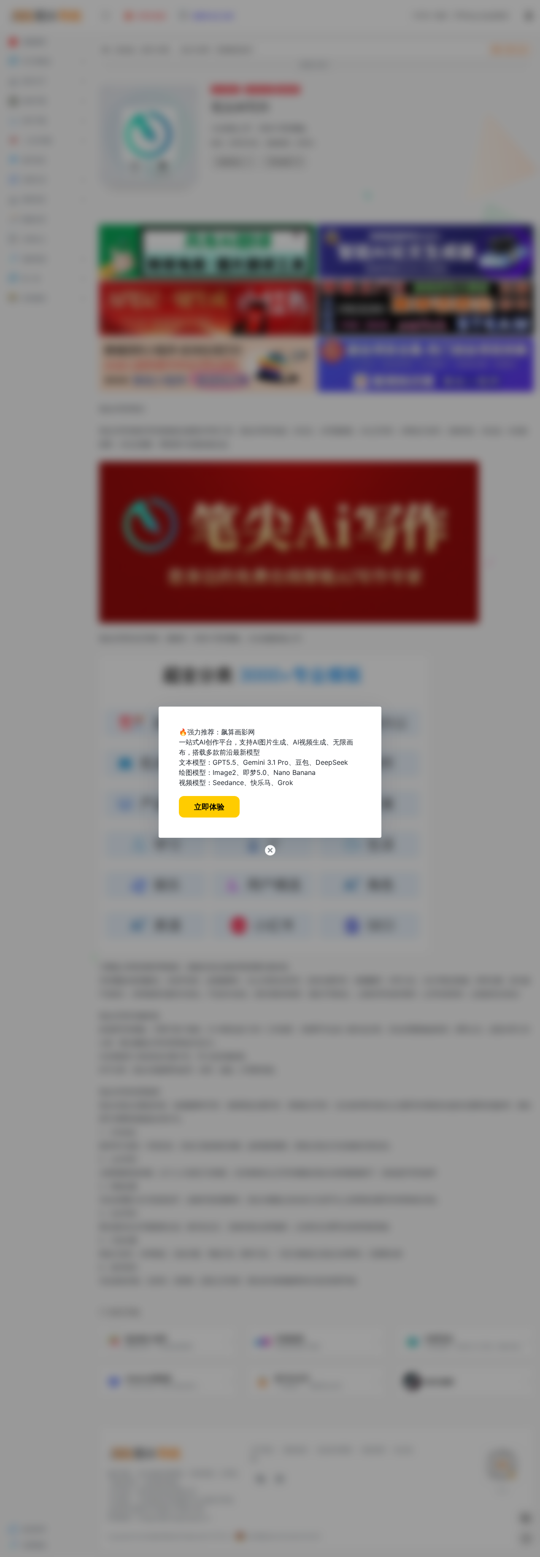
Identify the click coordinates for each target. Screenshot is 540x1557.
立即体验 (209, 806)
